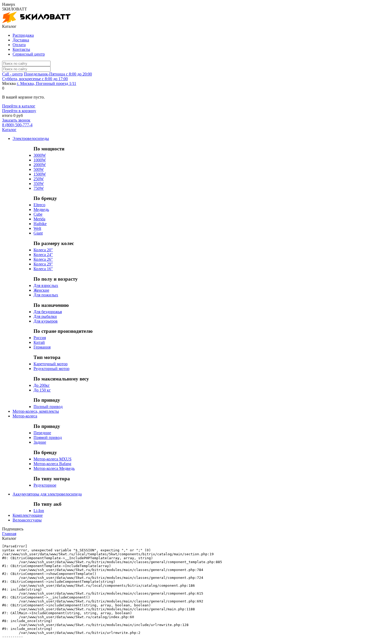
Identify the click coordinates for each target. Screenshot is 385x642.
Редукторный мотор (51, 368)
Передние (42, 433)
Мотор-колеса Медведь (54, 468)
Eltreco (39, 205)
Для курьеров (46, 321)
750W (39, 188)
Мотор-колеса (25, 416)
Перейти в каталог (18, 106)
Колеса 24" (43, 254)
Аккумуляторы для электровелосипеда (47, 494)
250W (39, 179)
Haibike (40, 223)
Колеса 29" (43, 264)
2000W (40, 164)
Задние (40, 442)
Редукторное (45, 485)
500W (39, 169)
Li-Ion (39, 510)
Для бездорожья (48, 311)
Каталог (9, 129)
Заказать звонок (16, 120)
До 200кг (42, 385)
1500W (40, 174)
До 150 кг (42, 390)
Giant (38, 233)
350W (39, 183)
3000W (40, 155)
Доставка (21, 40)
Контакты (21, 49)
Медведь (41, 209)
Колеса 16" (43, 268)
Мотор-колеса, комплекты (36, 411)
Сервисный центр (29, 54)
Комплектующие (28, 515)
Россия (40, 337)
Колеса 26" (43, 259)
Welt (37, 228)
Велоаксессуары (27, 520)
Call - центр (12, 74)
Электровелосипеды (31, 138)
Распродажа (23, 35)
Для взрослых (46, 285)
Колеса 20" (43, 250)
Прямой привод (48, 437)
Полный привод (48, 406)
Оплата (19, 44)
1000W (40, 160)
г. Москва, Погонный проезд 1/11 (46, 83)
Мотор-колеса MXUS (53, 459)
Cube (38, 214)
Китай (39, 342)
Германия (42, 347)
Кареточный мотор (51, 364)
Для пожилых (46, 295)
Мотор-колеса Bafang (52, 463)
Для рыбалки (45, 316)
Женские (41, 290)
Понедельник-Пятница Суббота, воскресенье (47, 76)
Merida (39, 219)
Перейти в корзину (19, 110)
